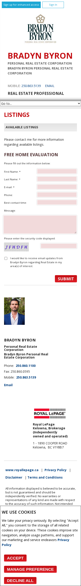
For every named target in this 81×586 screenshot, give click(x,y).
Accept (15, 558)
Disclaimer (13, 477)
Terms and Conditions (45, 477)
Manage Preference (30, 569)
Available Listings (22, 127)
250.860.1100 (26, 366)
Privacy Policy (56, 470)
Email (49, 86)
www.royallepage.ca (21, 470)
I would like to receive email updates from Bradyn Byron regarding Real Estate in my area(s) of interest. (36, 262)
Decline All (20, 580)
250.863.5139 (31, 86)
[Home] (40, 44)
